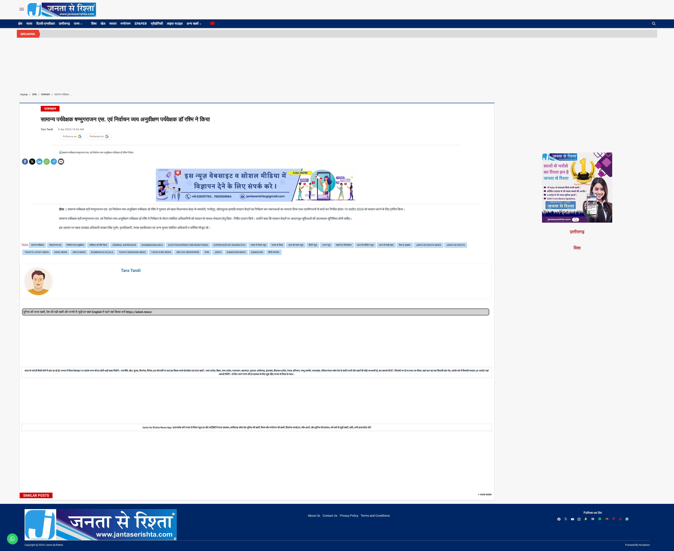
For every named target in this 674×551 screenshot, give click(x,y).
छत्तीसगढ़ (64, 24)
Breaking (28, 34)
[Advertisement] (337, 64)
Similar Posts (36, 495)
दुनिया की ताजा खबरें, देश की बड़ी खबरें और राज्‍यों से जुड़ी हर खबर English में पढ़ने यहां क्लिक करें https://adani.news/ (87, 312)
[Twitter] (32, 160)
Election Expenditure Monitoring (188, 245)
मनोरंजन (126, 24)
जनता (206, 252)
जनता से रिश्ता (277, 245)
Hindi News (60, 252)
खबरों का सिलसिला (344, 245)
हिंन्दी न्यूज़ (313, 245)
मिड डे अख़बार (405, 245)
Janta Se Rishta (456, 245)
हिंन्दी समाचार (273, 252)
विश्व (94, 24)
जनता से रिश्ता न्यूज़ (258, 245)
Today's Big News (161, 252)
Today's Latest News (37, 252)
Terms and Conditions (375, 515)
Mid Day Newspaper (188, 252)
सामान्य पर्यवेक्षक (37, 245)
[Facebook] (25, 160)
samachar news (236, 252)
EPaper (141, 24)
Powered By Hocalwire (637, 544)
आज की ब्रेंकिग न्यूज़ (365, 245)
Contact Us (330, 515)
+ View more (485, 494)
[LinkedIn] (39, 160)
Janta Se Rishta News (428, 245)
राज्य (77, 24)
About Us (314, 515)
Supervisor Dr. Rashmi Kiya (229, 245)
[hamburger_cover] (21, 9)
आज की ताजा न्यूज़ (295, 245)
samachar (257, 252)
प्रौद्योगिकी (157, 24)
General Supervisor (124, 245)
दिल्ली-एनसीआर (45, 24)
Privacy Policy (349, 515)
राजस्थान (45, 94)
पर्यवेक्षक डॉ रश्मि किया (98, 245)
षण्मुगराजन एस (55, 245)
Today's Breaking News (132, 252)
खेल (103, 24)
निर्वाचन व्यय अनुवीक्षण (75, 245)
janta (217, 252)
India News (79, 252)
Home (24, 94)
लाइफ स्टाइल (175, 24)
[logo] (61, 9)
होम (20, 24)
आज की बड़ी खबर (386, 245)
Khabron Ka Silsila (102, 252)
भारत (29, 24)
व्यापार (113, 24)
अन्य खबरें (193, 24)
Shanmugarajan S (152, 245)
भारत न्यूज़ (326, 245)
